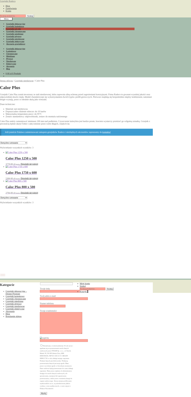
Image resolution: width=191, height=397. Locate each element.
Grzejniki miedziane (14, 301)
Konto (8, 11)
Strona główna (6, 81)
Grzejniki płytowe (14, 304)
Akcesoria (10, 311)
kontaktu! (106, 132)
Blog (8, 6)
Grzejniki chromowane (16, 299)
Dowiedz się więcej (29, 164)
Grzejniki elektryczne (15, 309)
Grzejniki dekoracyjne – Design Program (16, 292)
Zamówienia (11, 8)
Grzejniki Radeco (8, 1)
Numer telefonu (47, 303)
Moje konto (85, 283)
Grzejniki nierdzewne (24, 81)
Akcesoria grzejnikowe (15, 44)
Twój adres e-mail (48, 296)
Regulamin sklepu (14, 316)
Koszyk (84, 291)
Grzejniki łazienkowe (15, 296)
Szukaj (30, 16)
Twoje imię (45, 288)
